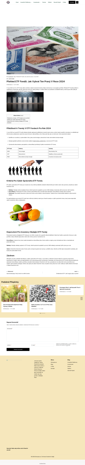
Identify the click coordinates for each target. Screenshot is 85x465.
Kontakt (72, 2)
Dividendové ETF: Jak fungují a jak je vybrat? (67, 272)
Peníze (44, 2)
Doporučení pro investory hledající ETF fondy (17, 121)
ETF (7, 78)
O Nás (64, 2)
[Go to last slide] (3, 298)
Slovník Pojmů (57, 2)
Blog (52, 364)
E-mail (33, 345)
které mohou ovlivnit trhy (39, 141)
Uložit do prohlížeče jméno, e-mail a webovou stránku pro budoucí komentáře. (66, 344)
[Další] (81, 298)
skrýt (22, 115)
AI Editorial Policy (42, 463)
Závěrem (9, 122)
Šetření (50, 2)
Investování (11, 78)
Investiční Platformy (72, 362)
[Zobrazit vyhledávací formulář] (77, 2)
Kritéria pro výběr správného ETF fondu (16, 119)
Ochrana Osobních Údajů (48, 456)
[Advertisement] (42, 13)
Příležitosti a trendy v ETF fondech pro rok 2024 (18, 118)
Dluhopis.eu (10, 84)
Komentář (10, 328)
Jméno (9, 345)
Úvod (17, 2)
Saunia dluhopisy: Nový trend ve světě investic (18, 272)
